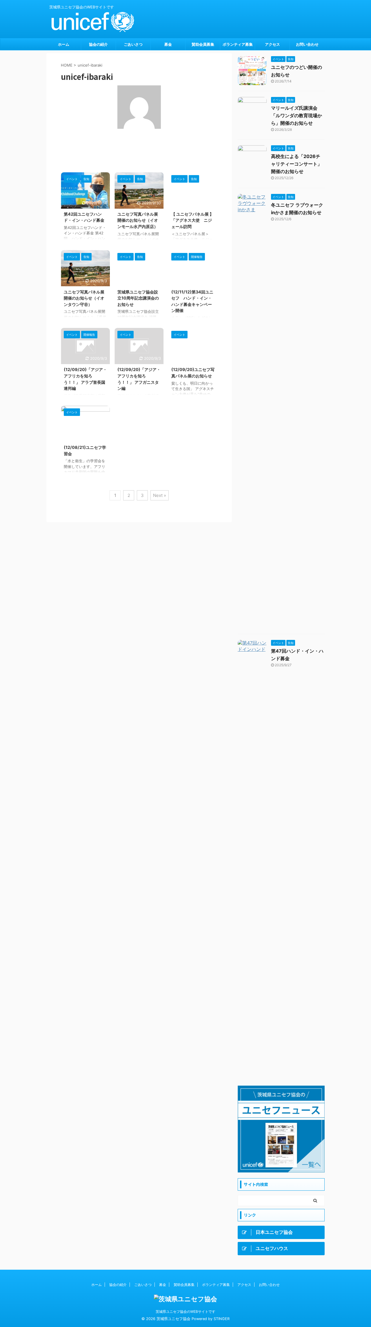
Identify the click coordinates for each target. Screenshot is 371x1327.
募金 (168, 44)
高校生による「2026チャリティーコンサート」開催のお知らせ (296, 163)
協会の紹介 (98, 44)
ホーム (63, 44)
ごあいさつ (133, 44)
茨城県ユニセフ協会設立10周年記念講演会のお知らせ (138, 298)
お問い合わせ (307, 44)
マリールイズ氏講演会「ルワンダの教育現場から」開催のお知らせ (296, 115)
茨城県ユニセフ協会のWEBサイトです (185, 1311)
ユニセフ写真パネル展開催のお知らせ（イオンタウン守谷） (84, 298)
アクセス (272, 44)
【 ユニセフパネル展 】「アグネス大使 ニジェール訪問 (192, 220)
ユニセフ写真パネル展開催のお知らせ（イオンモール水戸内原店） (137, 220)
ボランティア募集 (238, 44)
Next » (159, 495)
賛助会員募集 (203, 44)
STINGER (222, 1319)
